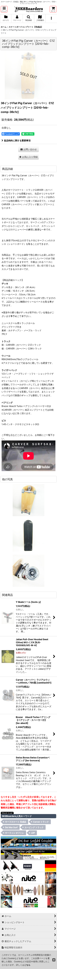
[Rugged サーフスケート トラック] (28, 865)
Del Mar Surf (11, 827)
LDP (33, 833)
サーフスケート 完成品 (15, 821)
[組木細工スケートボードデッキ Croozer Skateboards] (28, 889)
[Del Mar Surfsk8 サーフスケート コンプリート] (28, 842)
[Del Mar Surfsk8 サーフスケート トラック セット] (28, 853)
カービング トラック (34, 827)
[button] (4, 9)
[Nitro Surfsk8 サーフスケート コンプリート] (28, 901)
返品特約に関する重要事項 (17, 140)
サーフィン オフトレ (14, 833)
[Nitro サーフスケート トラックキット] (28, 877)
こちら (27, 965)
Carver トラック (41, 821)
